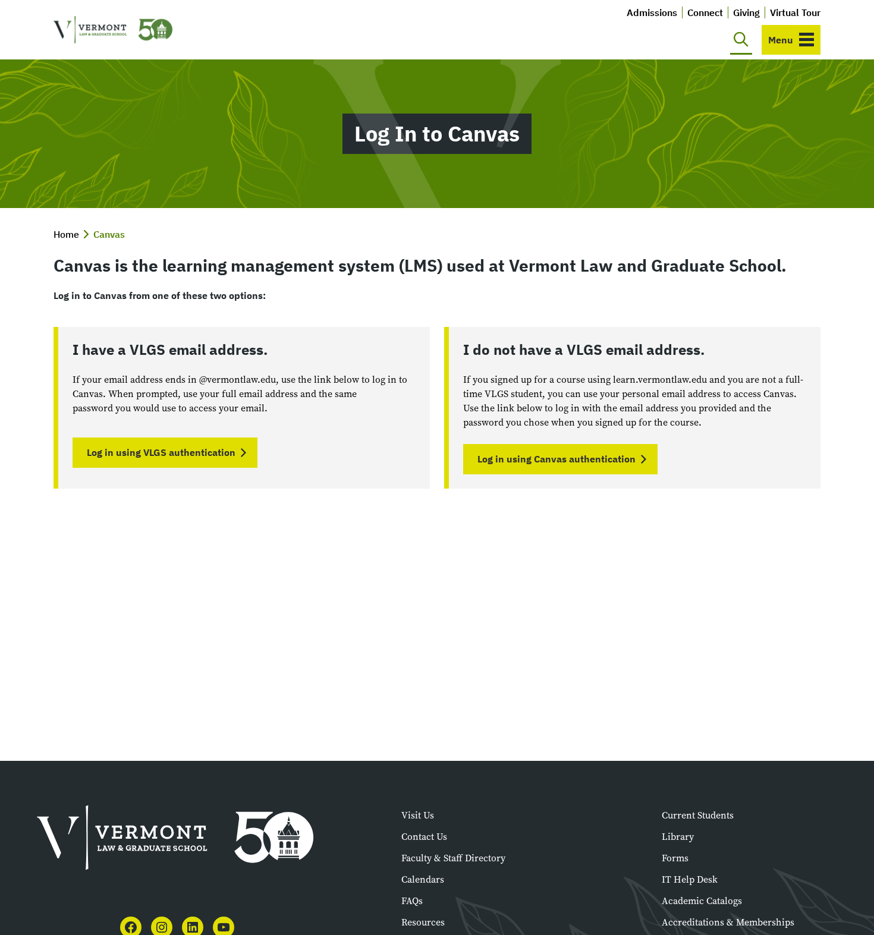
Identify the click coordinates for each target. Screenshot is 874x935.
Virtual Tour (795, 12)
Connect (705, 12)
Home (66, 234)
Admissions (652, 12)
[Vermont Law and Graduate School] (113, 30)
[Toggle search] (741, 40)
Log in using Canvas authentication (556, 459)
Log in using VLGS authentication (161, 452)
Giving (746, 12)
